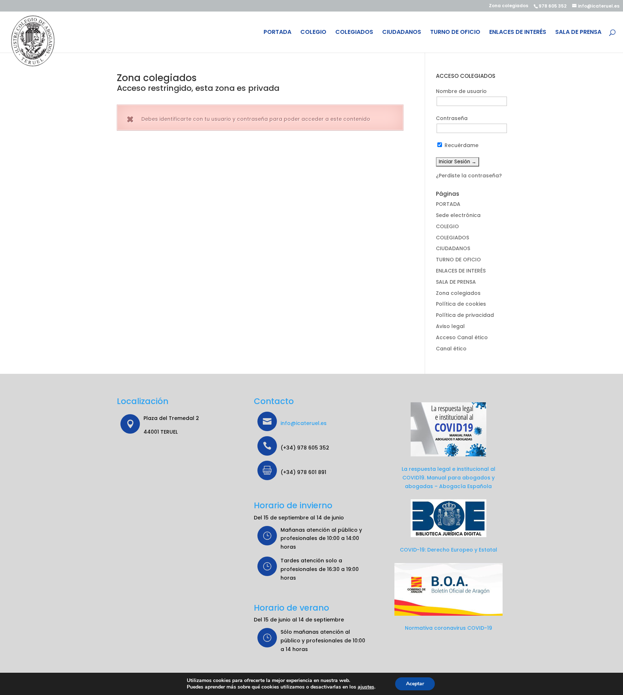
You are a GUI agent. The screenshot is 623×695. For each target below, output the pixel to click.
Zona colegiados (508, 6)
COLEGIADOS (354, 33)
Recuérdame (460, 145)
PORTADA (277, 33)
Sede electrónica (458, 215)
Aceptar (415, 683)
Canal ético (451, 348)
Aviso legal (450, 326)
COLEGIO (313, 33)
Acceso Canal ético (462, 337)
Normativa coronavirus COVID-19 (448, 628)
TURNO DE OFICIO (455, 33)
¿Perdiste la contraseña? (469, 175)
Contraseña (452, 118)
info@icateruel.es (303, 423)
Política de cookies (461, 303)
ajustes (366, 687)
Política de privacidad (465, 315)
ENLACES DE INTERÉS (517, 33)
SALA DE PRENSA (578, 33)
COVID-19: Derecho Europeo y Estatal (448, 549)
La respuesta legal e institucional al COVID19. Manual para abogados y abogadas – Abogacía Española (448, 477)
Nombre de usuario (461, 91)
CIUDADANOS (401, 33)
